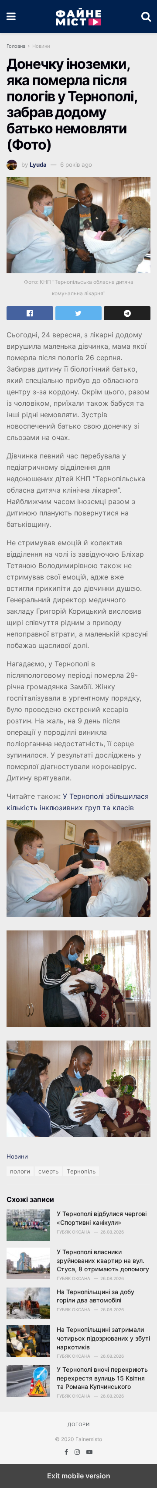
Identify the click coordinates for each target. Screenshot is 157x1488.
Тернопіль (81, 1171)
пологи (20, 1171)
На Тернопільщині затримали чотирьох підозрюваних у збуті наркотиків (103, 1338)
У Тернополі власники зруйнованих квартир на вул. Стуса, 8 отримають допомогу (103, 1260)
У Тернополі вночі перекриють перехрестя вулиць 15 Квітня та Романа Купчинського (102, 1378)
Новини (41, 46)
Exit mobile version (78, 1475)
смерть (48, 1171)
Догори (79, 1424)
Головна (16, 46)
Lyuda (38, 164)
